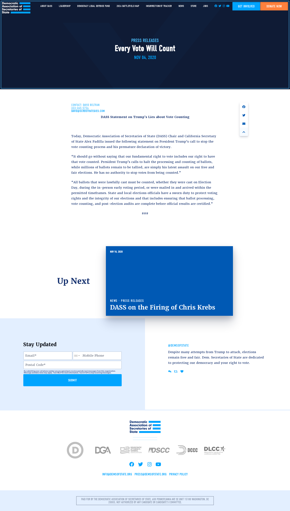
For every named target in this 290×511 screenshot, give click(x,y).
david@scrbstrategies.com (88, 111)
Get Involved (246, 6)
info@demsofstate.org (117, 474)
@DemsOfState (178, 345)
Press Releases (145, 40)
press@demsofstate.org (151, 474)
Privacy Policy (178, 474)
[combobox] (77, 356)
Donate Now (274, 6)
